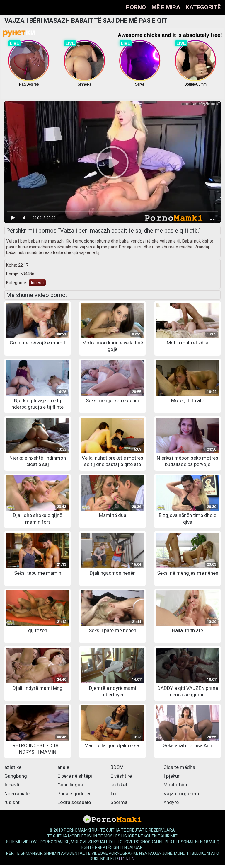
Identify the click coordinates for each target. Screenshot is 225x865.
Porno (136, 7)
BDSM (117, 767)
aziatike (12, 767)
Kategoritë (203, 7)
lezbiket (118, 785)
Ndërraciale (17, 793)
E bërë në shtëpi (74, 776)
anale (63, 767)
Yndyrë (171, 802)
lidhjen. (127, 859)
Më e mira (165, 7)
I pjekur (171, 776)
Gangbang (15, 776)
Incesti (37, 282)
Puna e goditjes (74, 793)
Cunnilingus (70, 785)
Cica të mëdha (179, 767)
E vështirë (121, 776)
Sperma (118, 802)
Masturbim (175, 785)
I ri (113, 793)
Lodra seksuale (74, 802)
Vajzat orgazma (181, 793)
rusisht (12, 802)
